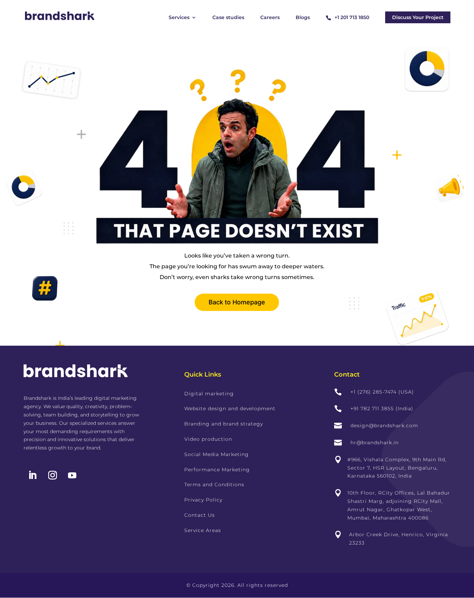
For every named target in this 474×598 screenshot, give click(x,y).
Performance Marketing (217, 469)
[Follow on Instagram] (52, 475)
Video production (208, 439)
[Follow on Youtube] (72, 475)
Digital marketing (209, 393)
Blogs (303, 17)
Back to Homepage (237, 302)
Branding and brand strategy (223, 424)
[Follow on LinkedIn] (32, 475)
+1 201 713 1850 (352, 17)
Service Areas (202, 530)
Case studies (228, 17)
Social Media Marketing (216, 454)
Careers (270, 17)
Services (179, 17)
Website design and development (230, 408)
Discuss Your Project (417, 17)
